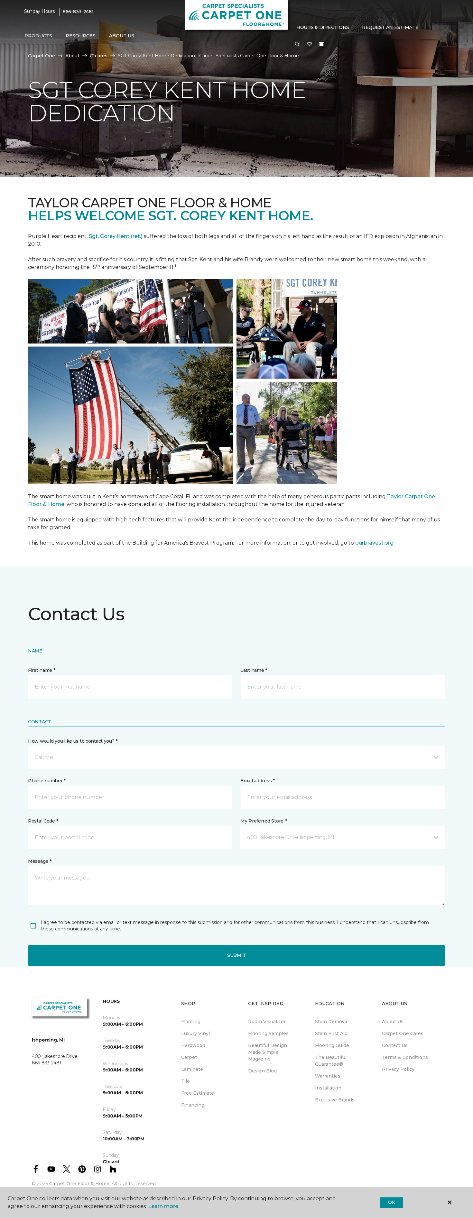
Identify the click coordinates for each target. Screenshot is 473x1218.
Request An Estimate (390, 27)
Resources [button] (81, 36)
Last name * (253, 670)
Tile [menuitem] (185, 1081)
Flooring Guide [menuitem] (332, 1045)
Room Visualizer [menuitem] (267, 1021)
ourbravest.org (374, 543)
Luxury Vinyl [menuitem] (195, 1033)
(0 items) (321, 44)
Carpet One (41, 56)
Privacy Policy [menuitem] (398, 1069)
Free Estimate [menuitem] (197, 1093)
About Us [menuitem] (392, 1021)
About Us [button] (121, 36)
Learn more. (163, 1206)
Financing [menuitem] (192, 1105)
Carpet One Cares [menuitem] (402, 1033)
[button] (297, 44)
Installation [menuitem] (328, 1088)
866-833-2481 (78, 11)
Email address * (257, 780)
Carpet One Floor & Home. (79, 1183)
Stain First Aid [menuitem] (331, 1033)
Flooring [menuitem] (190, 1021)
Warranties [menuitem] (327, 1076)
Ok (391, 1202)
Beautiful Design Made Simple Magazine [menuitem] (267, 1052)
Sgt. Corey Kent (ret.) (116, 236)
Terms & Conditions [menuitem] (405, 1057)
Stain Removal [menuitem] (331, 1021)
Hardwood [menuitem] (193, 1045)
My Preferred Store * (263, 821)
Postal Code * (43, 821)
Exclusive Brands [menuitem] (335, 1100)
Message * (39, 861)
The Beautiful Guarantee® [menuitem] (331, 1060)
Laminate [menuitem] (192, 1069)
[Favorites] (309, 44)
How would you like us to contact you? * (72, 741)
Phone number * (47, 780)
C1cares (98, 56)
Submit (236, 955)
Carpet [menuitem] (189, 1057)
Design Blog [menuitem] (262, 1071)
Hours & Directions (322, 27)
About (72, 56)
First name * (41, 670)
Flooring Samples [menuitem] (268, 1033)
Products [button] (38, 36)
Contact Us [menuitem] (395, 1045)
